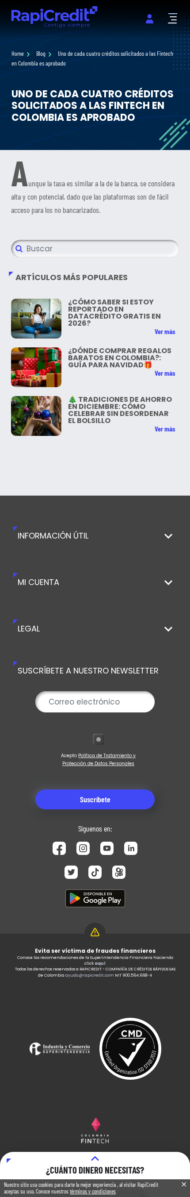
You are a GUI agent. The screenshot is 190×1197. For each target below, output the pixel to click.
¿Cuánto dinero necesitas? (95, 1169)
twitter (71, 872)
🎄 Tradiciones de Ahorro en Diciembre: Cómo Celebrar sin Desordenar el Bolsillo (120, 410)
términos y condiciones (93, 1191)
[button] (172, 18)
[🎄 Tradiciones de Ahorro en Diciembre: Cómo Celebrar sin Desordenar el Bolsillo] (36, 416)
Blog (41, 53)
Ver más (165, 331)
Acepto (98, 759)
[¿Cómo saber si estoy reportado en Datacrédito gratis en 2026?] (36, 319)
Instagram (83, 848)
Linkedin (130, 848)
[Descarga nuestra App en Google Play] (95, 898)
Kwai (118, 872)
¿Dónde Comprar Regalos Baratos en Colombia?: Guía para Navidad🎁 (119, 358)
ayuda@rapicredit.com (89, 975)
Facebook (59, 848)
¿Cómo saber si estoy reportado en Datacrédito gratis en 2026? (114, 312)
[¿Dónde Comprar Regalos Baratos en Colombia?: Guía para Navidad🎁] (36, 367)
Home (17, 53)
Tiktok (95, 872)
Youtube (107, 848)
